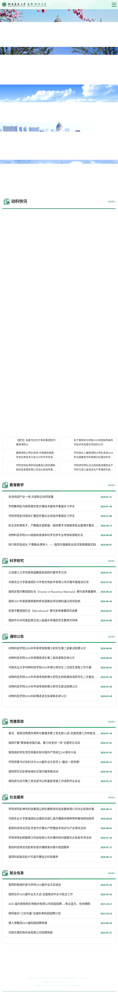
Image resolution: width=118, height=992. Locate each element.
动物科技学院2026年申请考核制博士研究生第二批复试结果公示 (47, 648)
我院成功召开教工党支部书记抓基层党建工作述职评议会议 (44, 781)
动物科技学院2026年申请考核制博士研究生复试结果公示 (43, 686)
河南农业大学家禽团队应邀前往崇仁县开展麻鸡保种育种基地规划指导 (51, 818)
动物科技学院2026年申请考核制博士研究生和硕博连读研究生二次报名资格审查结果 (59, 677)
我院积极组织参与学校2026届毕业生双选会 (34, 884)
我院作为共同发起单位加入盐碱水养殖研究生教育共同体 (43, 620)
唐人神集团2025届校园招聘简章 (27, 923)
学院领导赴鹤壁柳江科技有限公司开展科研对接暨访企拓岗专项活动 (49, 837)
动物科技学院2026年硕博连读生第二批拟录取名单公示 (41, 657)
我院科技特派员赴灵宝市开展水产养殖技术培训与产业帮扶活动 (47, 828)
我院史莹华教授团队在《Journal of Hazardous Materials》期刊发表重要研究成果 (56, 591)
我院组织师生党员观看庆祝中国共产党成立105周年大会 (42, 752)
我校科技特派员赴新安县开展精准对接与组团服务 (38, 847)
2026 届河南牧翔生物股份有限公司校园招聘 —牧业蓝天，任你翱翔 (49, 903)
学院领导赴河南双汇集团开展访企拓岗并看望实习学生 (41, 516)
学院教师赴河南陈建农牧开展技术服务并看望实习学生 (41, 506)
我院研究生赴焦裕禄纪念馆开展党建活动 (33, 771)
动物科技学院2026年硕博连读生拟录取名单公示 (37, 696)
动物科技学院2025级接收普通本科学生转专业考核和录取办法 (45, 535)
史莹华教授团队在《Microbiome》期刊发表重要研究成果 (42, 610)
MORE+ (112, 202)
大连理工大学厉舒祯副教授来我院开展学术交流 (37, 572)
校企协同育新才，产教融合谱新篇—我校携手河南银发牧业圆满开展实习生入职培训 (59, 525)
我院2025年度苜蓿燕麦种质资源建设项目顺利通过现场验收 (44, 601)
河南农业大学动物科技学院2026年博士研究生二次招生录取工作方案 (49, 667)
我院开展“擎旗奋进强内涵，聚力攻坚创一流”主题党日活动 (44, 742)
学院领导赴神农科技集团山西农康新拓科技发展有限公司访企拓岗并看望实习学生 (58, 809)
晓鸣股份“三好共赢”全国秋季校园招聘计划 (34, 913)
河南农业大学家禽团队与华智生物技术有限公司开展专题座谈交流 (48, 582)
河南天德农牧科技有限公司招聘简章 (30, 932)
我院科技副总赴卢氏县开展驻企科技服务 (33, 856)
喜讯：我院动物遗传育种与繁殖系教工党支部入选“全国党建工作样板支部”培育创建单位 (62, 733)
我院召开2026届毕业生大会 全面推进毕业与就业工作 (40, 894)
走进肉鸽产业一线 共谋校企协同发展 (30, 496)
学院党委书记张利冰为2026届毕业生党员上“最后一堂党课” (44, 762)
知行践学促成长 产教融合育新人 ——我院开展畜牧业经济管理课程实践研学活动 (57, 544)
